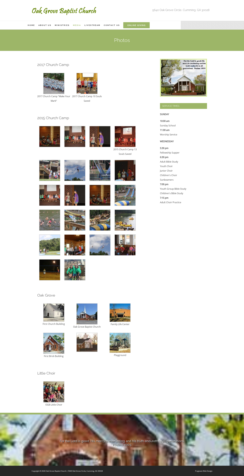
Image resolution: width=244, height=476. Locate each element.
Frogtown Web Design (203, 471)
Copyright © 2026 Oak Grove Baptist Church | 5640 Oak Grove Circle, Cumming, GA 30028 (67, 471)
